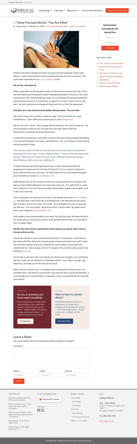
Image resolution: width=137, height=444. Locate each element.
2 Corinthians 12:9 (42, 210)
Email (42, 371)
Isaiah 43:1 (67, 119)
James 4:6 (26, 251)
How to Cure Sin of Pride (109, 83)
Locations (11, 2)
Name (16, 371)
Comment (18, 346)
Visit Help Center (107, 421)
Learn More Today (64, 321)
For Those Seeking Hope (56, 26)
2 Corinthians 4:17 (45, 176)
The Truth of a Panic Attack (111, 63)
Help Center (19, 2)
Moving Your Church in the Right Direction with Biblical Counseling (111, 76)
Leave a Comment (77, 26)
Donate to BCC (28, 2)
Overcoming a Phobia (108, 86)
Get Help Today (25, 321)
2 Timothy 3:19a (49, 79)
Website (68, 371)
